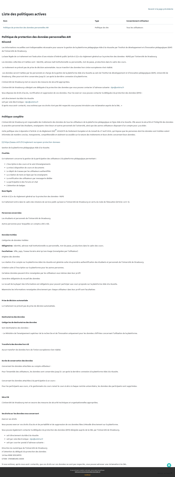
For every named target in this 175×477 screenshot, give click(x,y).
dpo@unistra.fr (117, 87)
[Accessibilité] (169, 465)
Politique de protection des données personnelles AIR (87, 472)
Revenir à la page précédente (160, 9)
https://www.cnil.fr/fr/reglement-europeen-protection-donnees (32, 142)
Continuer (88, 475)
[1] (3, 142)
